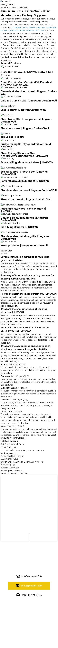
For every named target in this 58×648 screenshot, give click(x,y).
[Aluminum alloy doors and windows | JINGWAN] (18, 205)
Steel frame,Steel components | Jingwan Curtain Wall (26, 120)
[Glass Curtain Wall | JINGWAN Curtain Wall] (9, 66)
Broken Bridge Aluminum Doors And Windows (22, 462)
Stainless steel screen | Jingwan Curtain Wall (29, 190)
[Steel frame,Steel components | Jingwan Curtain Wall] (7, 115)
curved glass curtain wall (12, 471)
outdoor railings (8, 453)
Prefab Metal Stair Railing (12, 456)
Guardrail (17, 27)
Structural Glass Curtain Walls (14, 474)
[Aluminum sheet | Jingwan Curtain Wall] (9, 124)
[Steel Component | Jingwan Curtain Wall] (11, 195)
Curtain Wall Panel (9, 447)
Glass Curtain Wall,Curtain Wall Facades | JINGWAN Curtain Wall (26, 83)
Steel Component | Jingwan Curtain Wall (26, 199)
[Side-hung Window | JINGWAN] (11, 223)
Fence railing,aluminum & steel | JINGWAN (27, 162)
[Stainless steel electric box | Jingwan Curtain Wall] (14, 168)
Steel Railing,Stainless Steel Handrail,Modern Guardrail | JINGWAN (24, 154)
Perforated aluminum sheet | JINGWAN (25, 180)
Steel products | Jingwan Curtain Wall (24, 245)
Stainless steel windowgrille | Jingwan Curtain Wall (25, 237)
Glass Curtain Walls (9, 459)
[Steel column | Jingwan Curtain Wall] (8, 106)
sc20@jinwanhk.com (31, 585)
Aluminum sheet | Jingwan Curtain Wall (25, 128)
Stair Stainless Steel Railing (12, 444)
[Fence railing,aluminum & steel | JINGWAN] (7, 158)
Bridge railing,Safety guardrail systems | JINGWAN (26, 145)
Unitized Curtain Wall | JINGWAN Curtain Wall (29, 100)
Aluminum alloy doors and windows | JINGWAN (23, 210)
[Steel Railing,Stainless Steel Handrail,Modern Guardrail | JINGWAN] (7, 149)
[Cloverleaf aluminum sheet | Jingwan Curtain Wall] (14, 87)
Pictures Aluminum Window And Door (27, 30)
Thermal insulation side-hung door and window (22, 450)
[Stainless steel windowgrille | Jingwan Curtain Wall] (14, 232)
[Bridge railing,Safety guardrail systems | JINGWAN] (8, 140)
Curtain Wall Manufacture (33, 27)
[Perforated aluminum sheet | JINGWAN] (14, 177)
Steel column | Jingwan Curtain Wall (23, 109)
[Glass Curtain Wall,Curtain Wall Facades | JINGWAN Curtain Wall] (11, 78)
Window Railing (8, 465)
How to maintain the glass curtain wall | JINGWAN (29, 294)
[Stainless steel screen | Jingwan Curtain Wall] (11, 186)
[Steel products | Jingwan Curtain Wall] (8, 241)
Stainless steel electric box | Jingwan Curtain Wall (24, 173)
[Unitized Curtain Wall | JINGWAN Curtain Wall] (11, 96)
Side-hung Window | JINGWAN (19, 227)
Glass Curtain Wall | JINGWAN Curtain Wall (27, 72)
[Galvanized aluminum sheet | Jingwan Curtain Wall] (14, 214)
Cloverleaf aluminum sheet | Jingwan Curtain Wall (29, 92)
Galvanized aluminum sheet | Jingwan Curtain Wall (24, 219)
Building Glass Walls (10, 468)
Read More (6, 75)
